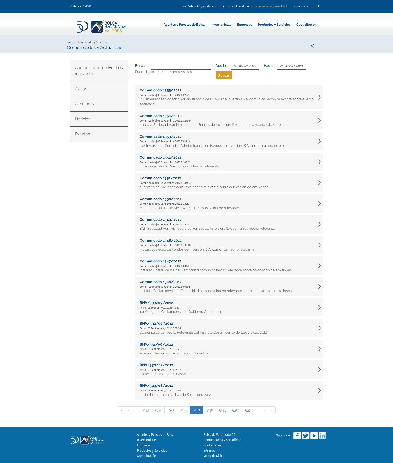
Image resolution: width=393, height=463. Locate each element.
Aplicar (223, 75)
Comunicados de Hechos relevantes (99, 70)
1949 (222, 410)
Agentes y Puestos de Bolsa (184, 24)
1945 (170, 410)
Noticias (82, 119)
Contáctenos (301, 6)
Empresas (244, 24)
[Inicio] (102, 27)
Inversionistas (221, 24)
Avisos (81, 88)
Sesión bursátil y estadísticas (199, 6)
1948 (209, 410)
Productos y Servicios (274, 24)
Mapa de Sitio (213, 455)
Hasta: (268, 66)
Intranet (209, 450)
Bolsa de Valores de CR (236, 6)
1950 (235, 410)
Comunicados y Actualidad (271, 6)
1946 (183, 410)
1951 (248, 410)
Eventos (82, 134)
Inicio (70, 42)
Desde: (221, 66)
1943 (145, 410)
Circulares (84, 103)
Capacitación (306, 24)
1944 (158, 410)
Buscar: (140, 66)
